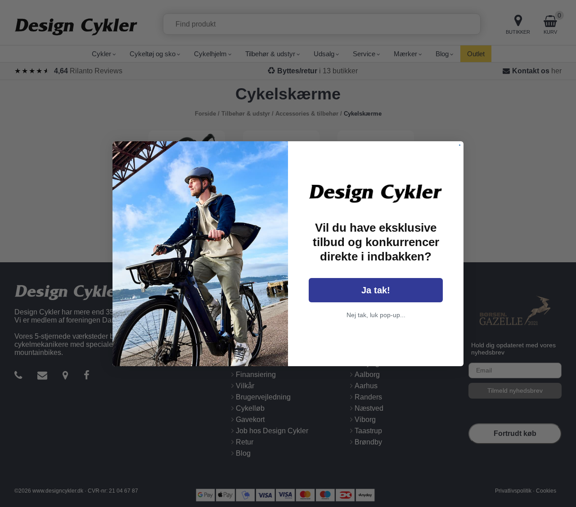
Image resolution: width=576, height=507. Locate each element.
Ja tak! (375, 290)
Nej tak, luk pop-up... (375, 315)
